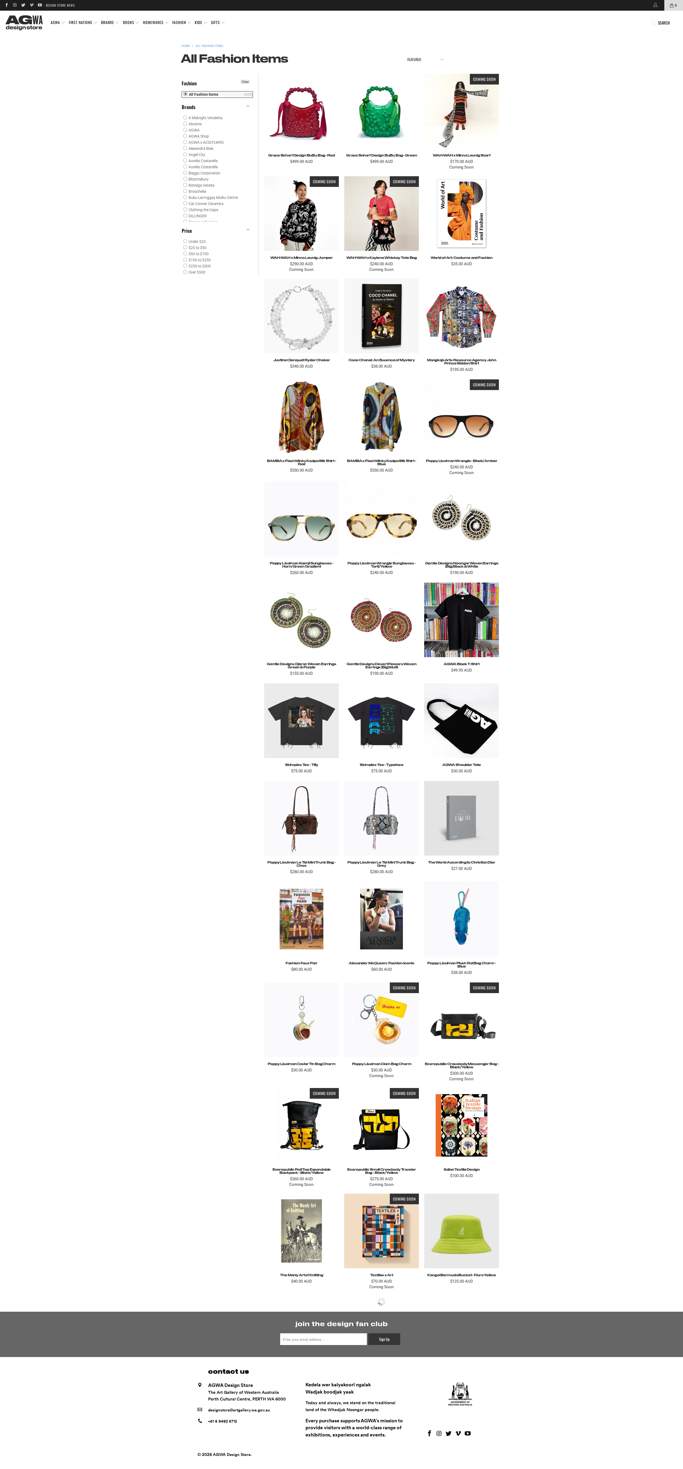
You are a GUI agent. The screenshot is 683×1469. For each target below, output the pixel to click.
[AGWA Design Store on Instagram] (14, 5)
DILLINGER (197, 216)
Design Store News (60, 5)
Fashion (189, 83)
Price (187, 230)
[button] (58, 22)
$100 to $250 (199, 260)
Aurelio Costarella (203, 161)
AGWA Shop (198, 136)
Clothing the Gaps (203, 210)
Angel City (196, 154)
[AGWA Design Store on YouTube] (39, 5)
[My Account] (655, 5)
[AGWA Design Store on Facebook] (6, 5)
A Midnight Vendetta (205, 118)
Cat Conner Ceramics (206, 204)
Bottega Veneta (201, 185)
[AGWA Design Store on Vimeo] (31, 5)
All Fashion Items (203, 94)
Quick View (301, 123)
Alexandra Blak (200, 148)
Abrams (195, 124)
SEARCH (664, 23)
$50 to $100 (198, 254)
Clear (245, 82)
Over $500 (196, 272)
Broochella (197, 191)
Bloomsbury (198, 179)
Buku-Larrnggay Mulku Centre (213, 197)
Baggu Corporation (204, 173)
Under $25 (197, 241)
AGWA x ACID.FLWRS (206, 142)
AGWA (194, 130)
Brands (189, 106)
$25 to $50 (197, 248)
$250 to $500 (199, 266)
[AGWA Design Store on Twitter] (23, 5)
